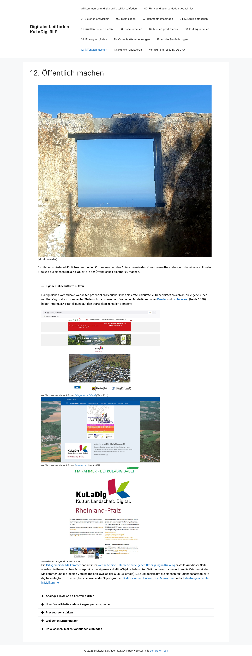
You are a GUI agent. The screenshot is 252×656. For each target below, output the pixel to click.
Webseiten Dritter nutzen (62, 620)
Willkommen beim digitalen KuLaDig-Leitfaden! (109, 8)
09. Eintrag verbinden (94, 39)
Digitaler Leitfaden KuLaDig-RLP (49, 29)
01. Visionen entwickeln (95, 18)
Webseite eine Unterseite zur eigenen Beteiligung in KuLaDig (136, 565)
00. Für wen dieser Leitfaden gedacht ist (168, 8)
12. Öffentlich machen (94, 49)
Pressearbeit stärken (59, 612)
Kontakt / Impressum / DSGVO (167, 49)
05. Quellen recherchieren (97, 29)
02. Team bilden (126, 18)
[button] (126, 286)
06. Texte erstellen (131, 29)
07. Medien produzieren (163, 29)
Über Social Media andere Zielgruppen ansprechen (78, 604)
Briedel (162, 299)
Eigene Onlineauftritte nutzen (65, 286)
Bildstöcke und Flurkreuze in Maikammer (149, 578)
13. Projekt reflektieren (128, 49)
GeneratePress (158, 650)
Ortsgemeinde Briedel (85, 395)
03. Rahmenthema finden (157, 18)
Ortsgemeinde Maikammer (63, 565)
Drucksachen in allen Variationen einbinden (74, 629)
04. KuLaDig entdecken (194, 18)
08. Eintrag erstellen (197, 29)
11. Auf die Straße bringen (172, 39)
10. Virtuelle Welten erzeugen (132, 39)
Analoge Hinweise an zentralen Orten (70, 596)
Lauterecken (180, 299)
